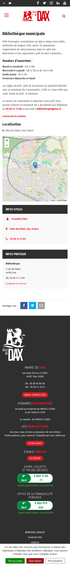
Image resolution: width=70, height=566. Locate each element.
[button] (35, 165)
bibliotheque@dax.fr (49, 108)
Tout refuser (35, 560)
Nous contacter (35, 394)
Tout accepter (15, 560)
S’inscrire (35, 443)
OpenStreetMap (62, 200)
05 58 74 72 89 (14, 108)
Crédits (35, 542)
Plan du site (35, 537)
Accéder (35, 458)
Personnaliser (55, 560)
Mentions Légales (35, 532)
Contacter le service (14, 116)
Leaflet (53, 200)
